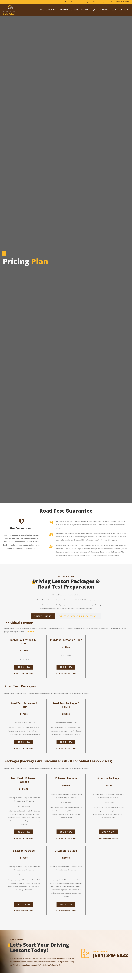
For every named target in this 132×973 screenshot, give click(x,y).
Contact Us (124, 10)
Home (41, 10)
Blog (114, 10)
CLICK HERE (29, 631)
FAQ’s (93, 10)
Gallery (84, 10)
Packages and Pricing (69, 10)
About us (50, 10)
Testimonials (104, 10)
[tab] (43, 616)
